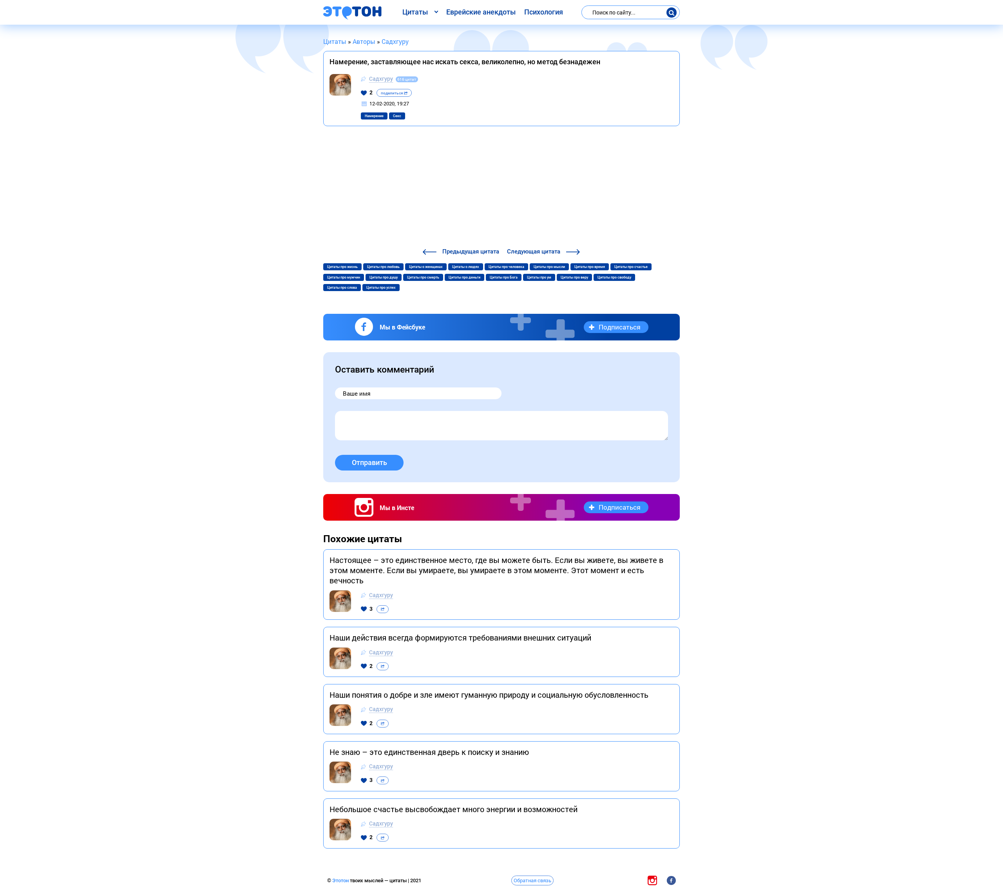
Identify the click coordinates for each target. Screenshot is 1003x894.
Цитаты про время (589, 267)
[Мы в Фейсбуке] (671, 880)
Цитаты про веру (574, 277)
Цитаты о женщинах (426, 267)
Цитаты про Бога (504, 277)
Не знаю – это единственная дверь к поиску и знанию (429, 752)
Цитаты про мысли (549, 267)
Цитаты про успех (381, 288)
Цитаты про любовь (383, 267)
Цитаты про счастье (631, 267)
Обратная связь (532, 880)
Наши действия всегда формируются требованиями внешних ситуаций (460, 637)
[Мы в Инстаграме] (652, 880)
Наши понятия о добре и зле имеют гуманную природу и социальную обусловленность (489, 695)
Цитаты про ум (539, 277)
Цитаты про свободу (614, 277)
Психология (543, 12)
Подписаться (620, 326)
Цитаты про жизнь (342, 267)
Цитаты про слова (342, 288)
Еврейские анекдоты (481, 12)
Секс (397, 116)
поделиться (392, 93)
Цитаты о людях (465, 267)
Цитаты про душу (383, 277)
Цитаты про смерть (423, 277)
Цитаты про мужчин (343, 277)
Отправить (369, 462)
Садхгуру (381, 78)
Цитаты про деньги (464, 277)
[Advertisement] (501, 188)
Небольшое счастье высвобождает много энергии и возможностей (454, 809)
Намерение (374, 116)
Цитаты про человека (506, 267)
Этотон (341, 880)
